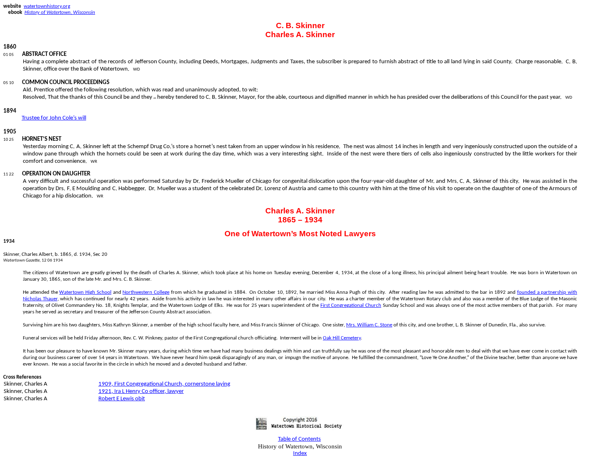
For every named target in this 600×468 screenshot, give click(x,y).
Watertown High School (85, 292)
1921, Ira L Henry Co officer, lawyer (141, 391)
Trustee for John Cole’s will (54, 118)
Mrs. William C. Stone (369, 325)
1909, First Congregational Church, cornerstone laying (164, 384)
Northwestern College (145, 292)
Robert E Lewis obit (121, 399)
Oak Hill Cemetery (342, 338)
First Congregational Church (350, 305)
